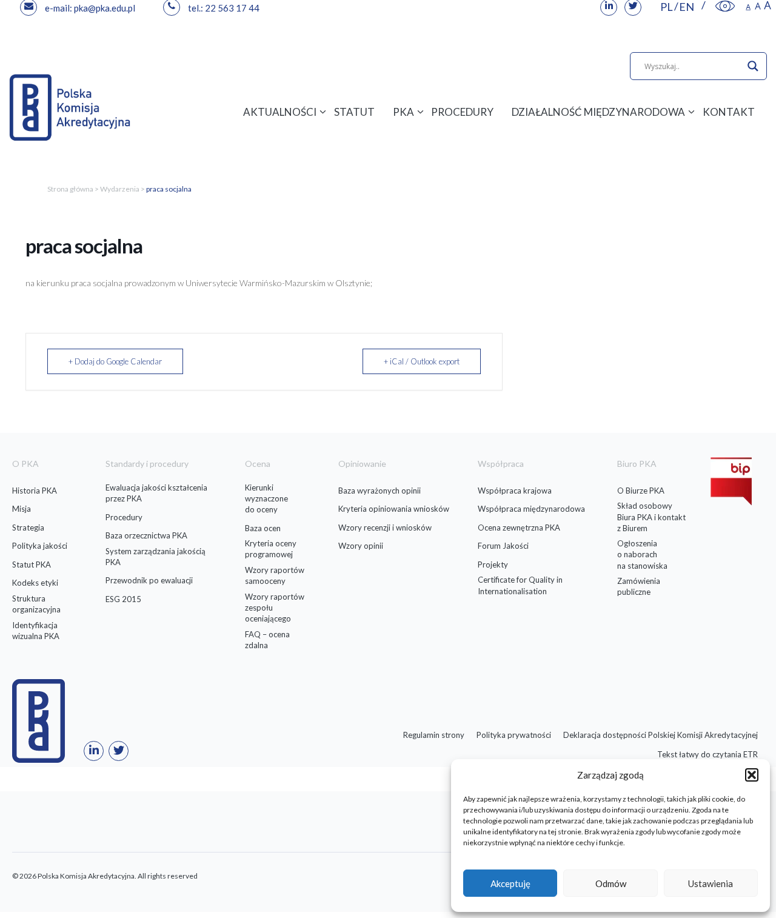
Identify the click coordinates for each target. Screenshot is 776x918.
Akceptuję (510, 883)
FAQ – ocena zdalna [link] (267, 639)
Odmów (610, 883)
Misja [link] (21, 509)
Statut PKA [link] (31, 564)
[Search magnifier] (752, 66)
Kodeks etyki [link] (35, 583)
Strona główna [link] (70, 188)
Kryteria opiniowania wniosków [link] (393, 509)
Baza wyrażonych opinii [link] (379, 490)
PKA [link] (403, 112)
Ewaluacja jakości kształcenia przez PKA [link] (156, 493)
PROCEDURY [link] (462, 112)
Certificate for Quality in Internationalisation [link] (520, 585)
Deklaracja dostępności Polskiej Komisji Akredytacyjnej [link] (660, 735)
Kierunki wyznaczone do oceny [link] (266, 498)
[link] (725, 6)
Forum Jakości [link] (503, 546)
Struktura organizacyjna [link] (36, 604)
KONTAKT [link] (729, 112)
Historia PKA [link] (34, 490)
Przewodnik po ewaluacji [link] (149, 580)
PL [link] (666, 6)
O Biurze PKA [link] (640, 490)
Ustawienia (710, 883)
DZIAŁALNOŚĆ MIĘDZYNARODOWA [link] (598, 112)
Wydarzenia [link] (119, 188)
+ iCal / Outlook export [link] (422, 361)
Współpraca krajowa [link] (515, 490)
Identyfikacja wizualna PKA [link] (35, 630)
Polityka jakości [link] (39, 546)
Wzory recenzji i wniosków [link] (385, 527)
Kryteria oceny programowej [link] (270, 548)
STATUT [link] (354, 112)
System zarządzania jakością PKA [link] (155, 556)
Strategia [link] (28, 527)
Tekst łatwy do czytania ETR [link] (707, 754)
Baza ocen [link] (263, 528)
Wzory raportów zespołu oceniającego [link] (274, 607)
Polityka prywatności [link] (514, 735)
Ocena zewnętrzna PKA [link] (519, 527)
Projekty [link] (493, 564)
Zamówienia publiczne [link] (638, 586)
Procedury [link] (123, 517)
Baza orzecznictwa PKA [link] (146, 535)
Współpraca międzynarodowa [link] (531, 509)
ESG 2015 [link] (123, 599)
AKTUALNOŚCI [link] (279, 112)
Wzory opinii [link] (360, 546)
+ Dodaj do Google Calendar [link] (115, 361)
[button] (752, 775)
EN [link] (686, 6)
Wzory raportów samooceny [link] (274, 575)
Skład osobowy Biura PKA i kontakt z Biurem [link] (651, 516)
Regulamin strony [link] (433, 735)
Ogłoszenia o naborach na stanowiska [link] (642, 554)
